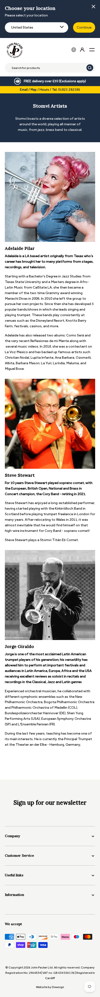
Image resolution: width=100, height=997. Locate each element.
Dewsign (58, 987)
